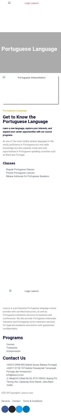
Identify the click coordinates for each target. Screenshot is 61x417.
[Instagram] (12, 409)
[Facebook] (5, 409)
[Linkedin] (26, 409)
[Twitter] (19, 409)
